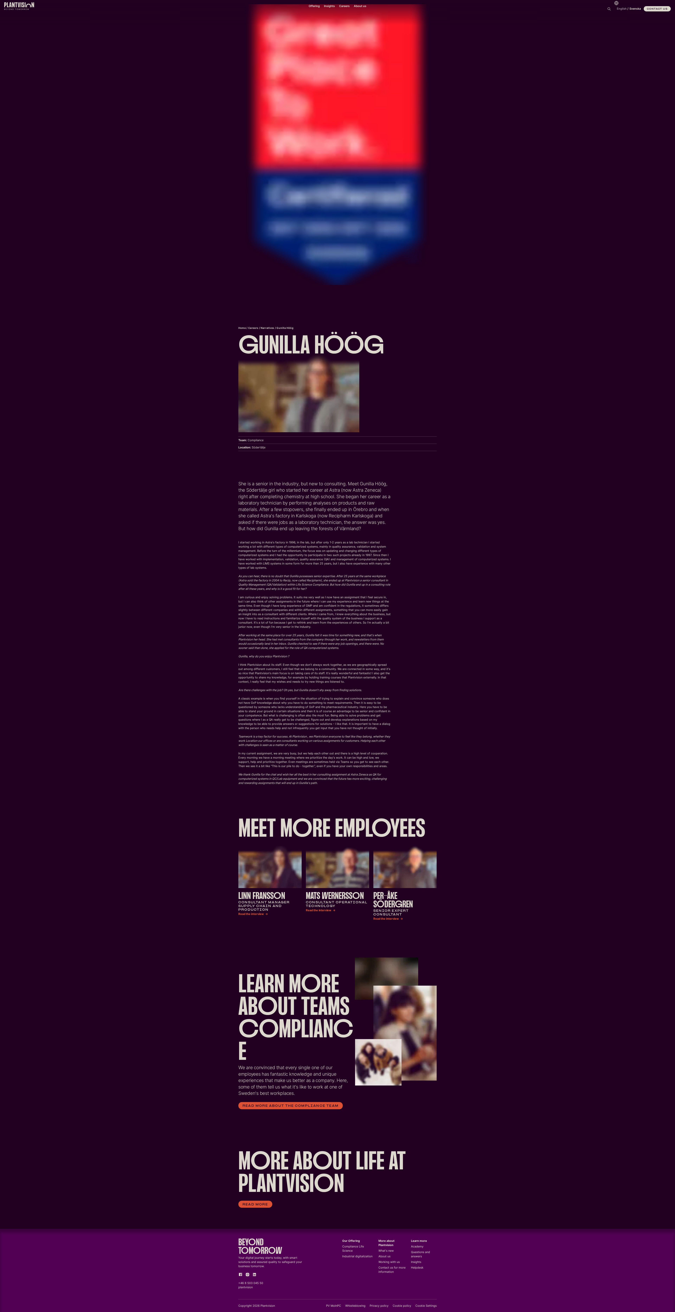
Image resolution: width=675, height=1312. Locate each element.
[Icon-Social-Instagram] (247, 1274)
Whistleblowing (355, 1305)
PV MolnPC (333, 1305)
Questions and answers (420, 1254)
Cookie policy (402, 1305)
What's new (386, 1250)
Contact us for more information (392, 1269)
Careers (344, 6)
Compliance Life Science (353, 1248)
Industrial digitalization (357, 1256)
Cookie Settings (426, 1305)
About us (360, 6)
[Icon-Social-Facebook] (240, 1274)
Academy (417, 1246)
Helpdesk (417, 1267)
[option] (635, 9)
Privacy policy (379, 1305)
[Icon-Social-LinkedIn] (254, 1274)
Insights (329, 6)
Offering (314, 6)
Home (242, 327)
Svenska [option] (635, 8)
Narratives (267, 327)
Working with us (389, 1262)
